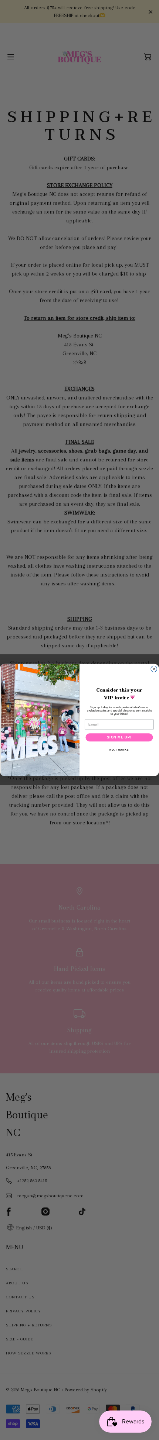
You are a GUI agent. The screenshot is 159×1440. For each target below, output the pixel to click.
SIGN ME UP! (119, 737)
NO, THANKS (119, 749)
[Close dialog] (154, 669)
